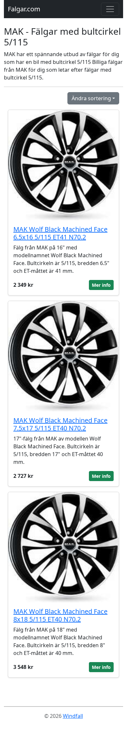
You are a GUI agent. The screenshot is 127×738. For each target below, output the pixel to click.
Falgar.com (24, 9)
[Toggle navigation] (110, 9)
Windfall (73, 716)
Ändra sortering (91, 98)
